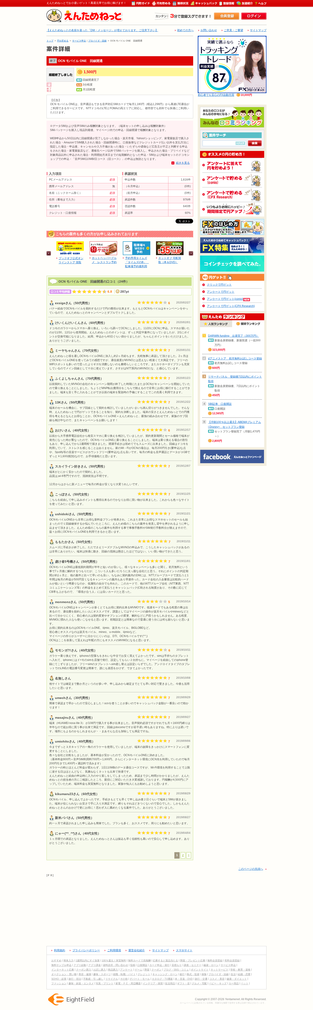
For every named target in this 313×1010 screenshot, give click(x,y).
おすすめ (56, 960)
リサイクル (111, 978)
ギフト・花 (183, 983)
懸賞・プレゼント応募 (192, 960)
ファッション (58, 983)
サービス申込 (79, 40)
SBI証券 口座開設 (220, 404)
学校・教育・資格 (240, 969)
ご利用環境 (114, 950)
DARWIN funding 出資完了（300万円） (233, 335)
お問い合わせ (208, 30)
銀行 (182, 974)
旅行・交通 (201, 978)
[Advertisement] (156, 910)
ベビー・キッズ (218, 983)
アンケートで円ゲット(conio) (225, 298)
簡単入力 (68, 960)
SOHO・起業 (58, 978)
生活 (233, 974)
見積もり (177, 965)
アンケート (126, 969)
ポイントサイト (200, 969)
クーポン (156, 969)
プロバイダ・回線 (97, 40)
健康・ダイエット (237, 978)
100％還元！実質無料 (114, 960)
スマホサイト (184, 950)
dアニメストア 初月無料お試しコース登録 (235, 358)
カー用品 (234, 983)
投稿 (132, 965)
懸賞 (146, 969)
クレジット (144, 974)
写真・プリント (104, 983)
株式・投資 (193, 974)
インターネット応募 (62, 969)
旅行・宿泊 (75, 978)
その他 (124, 978)
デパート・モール (140, 978)
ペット (244, 983)
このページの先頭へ (250, 869)
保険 (203, 974)
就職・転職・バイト (124, 974)
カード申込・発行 (159, 965)
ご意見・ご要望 (233, 30)
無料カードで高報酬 (139, 960)
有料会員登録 (232, 960)
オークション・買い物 (64, 974)
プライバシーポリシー (86, 950)
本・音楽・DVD (184, 978)
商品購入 (113, 969)
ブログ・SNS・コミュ (176, 969)
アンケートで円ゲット (220, 291)
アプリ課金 (94, 965)
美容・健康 (85, 974)
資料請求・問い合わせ (115, 965)
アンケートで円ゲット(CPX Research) (231, 306)
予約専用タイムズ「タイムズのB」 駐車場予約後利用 (137, 262)
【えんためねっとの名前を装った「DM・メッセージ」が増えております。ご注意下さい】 (102, 30)
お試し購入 (99, 969)
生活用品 (170, 983)
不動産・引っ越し (93, 978)
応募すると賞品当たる (165, 960)
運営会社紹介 (136, 950)
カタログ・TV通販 (162, 978)
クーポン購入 (83, 969)
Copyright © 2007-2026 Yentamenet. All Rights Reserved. (230, 999)
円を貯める (63, 40)
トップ (50, 40)
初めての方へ (185, 30)
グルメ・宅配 (199, 983)
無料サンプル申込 (61, 965)
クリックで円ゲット (219, 284)
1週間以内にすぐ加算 (88, 960)
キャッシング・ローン (165, 974)
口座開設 (142, 965)
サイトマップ (258, 30)
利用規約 (59, 950)
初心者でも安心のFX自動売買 (216, 95)
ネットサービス (219, 969)
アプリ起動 (80, 965)
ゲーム (138, 969)
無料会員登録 (214, 960)
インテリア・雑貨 (153, 983)
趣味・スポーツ (102, 974)
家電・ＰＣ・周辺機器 (128, 983)
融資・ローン (211, 965)
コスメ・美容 (217, 978)
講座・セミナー (192, 965)
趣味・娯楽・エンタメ (81, 983)
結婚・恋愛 (244, 974)
